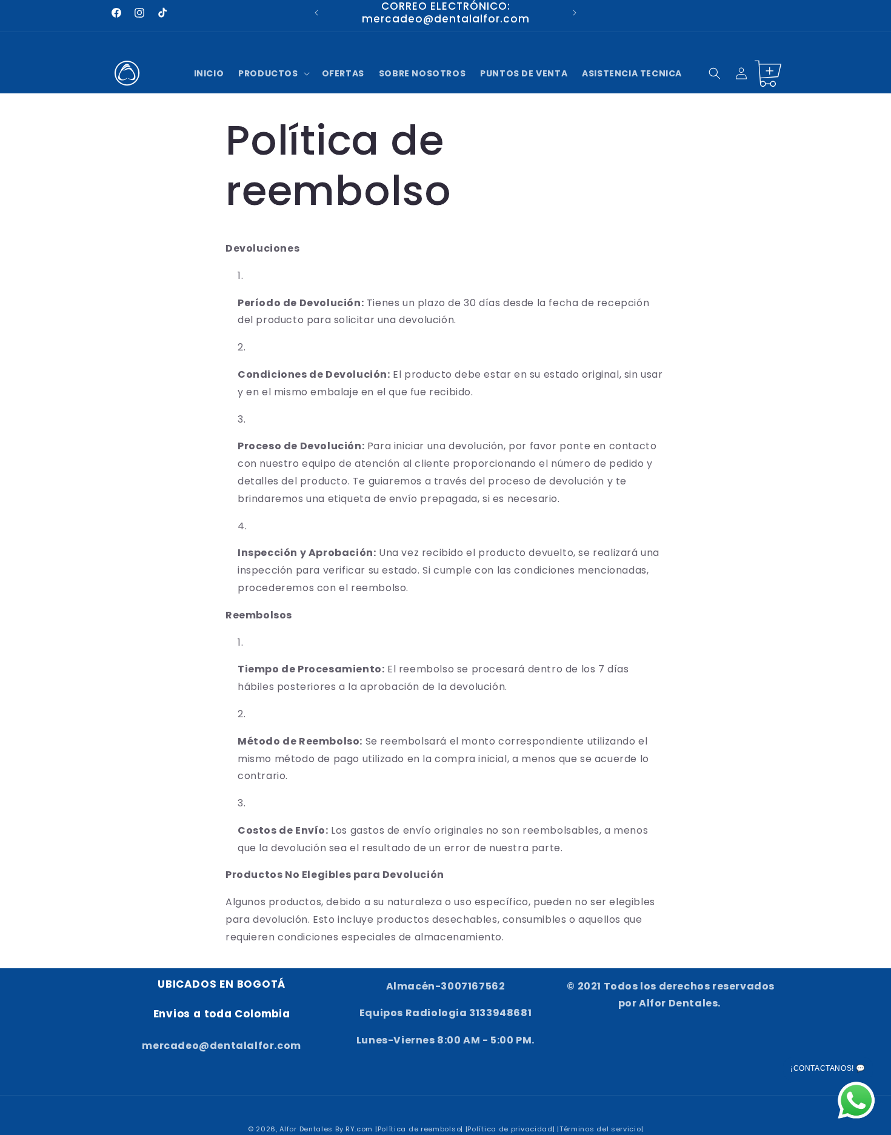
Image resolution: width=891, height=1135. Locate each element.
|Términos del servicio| (600, 1129)
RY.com (359, 1129)
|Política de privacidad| (510, 1129)
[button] (272, 73)
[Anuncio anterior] (316, 12)
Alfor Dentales (306, 1129)
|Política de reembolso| (419, 1129)
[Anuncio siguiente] (574, 12)
